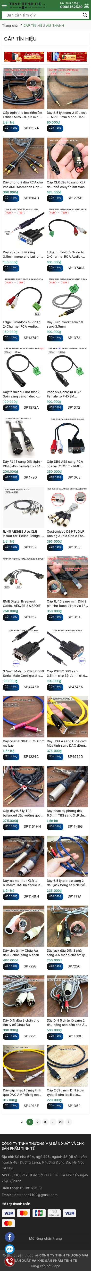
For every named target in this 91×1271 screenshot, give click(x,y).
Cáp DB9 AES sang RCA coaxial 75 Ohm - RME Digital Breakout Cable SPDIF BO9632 (65, 464)
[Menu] (4, 5)
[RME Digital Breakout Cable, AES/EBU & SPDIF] (23, 577)
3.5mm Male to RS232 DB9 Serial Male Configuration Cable (23, 673)
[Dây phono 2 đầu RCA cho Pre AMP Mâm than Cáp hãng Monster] (23, 158)
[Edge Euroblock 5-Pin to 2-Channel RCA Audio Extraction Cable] (23, 298)
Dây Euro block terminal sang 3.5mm (65, 324)
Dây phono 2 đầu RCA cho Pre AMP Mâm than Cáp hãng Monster (23, 184)
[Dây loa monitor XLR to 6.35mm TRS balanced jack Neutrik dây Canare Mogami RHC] (23, 856)
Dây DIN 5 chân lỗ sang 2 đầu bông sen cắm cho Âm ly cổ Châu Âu (67, 1022)
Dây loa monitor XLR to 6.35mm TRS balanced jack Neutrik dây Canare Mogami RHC (23, 883)
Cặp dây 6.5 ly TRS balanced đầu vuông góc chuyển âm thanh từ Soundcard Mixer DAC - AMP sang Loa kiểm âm (22, 813)
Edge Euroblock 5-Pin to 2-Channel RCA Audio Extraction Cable (22, 324)
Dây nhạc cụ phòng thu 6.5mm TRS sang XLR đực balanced (66, 813)
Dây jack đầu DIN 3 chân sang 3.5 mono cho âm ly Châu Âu (66, 953)
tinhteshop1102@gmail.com (35, 1195)
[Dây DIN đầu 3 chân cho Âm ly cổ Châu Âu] (23, 996)
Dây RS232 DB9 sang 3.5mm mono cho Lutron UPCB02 (22, 254)
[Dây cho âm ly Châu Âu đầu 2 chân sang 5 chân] (23, 926)
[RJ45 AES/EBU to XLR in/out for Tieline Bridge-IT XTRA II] (23, 507)
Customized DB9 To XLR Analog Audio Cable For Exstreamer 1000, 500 (65, 533)
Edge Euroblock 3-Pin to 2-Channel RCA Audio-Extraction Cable (65, 254)
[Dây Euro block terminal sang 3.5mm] (67, 298)
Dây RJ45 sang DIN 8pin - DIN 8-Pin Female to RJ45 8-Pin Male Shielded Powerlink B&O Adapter (22, 464)
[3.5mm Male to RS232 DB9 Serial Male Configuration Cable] (23, 647)
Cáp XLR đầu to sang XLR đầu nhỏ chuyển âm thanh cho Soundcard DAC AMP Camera (67, 184)
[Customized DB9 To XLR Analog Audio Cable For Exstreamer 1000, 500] (67, 507)
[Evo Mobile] (25, 56)
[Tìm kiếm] (85, 15)
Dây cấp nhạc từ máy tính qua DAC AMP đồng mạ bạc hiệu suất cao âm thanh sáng (22, 1092)
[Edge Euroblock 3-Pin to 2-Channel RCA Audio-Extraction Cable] (67, 228)
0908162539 (71, 5)
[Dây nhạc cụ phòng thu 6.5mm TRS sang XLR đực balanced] (67, 786)
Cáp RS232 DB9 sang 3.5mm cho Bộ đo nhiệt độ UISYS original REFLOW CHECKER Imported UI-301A (67, 673)
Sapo (56, 1266)
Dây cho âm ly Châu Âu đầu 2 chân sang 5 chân (21, 953)
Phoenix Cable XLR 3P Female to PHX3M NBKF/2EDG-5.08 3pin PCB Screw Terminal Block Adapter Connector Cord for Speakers (67, 394)
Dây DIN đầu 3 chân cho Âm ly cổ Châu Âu (21, 1022)
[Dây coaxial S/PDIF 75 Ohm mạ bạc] (23, 717)
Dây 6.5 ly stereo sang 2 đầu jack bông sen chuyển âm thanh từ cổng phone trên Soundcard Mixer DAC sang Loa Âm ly (67, 883)
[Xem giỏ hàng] (86, 5)
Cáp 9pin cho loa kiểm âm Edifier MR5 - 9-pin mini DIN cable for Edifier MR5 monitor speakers (22, 115)
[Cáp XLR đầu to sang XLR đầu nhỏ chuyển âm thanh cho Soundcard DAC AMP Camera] (67, 158)
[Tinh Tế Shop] (27, 5)
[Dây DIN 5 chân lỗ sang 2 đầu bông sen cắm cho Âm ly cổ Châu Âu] (67, 996)
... (53, 1122)
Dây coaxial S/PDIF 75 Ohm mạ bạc (23, 743)
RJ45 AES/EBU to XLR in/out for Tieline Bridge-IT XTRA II (22, 533)
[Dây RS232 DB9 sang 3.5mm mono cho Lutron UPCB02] (23, 228)
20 (61, 1122)
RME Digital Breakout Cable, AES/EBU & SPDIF (22, 603)
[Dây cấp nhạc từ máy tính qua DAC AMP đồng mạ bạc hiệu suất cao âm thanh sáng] (23, 1066)
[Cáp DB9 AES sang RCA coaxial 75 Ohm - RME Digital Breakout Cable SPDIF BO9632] (67, 437)
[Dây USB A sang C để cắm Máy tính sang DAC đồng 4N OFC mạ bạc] (67, 717)
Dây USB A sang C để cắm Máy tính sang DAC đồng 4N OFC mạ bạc (67, 743)
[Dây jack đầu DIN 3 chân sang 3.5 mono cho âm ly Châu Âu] (67, 926)
